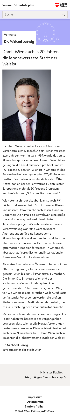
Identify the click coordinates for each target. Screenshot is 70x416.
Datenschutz (35, 402)
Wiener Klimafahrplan (18, 5)
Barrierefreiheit (35, 406)
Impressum (35, 397)
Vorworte (10, 34)
